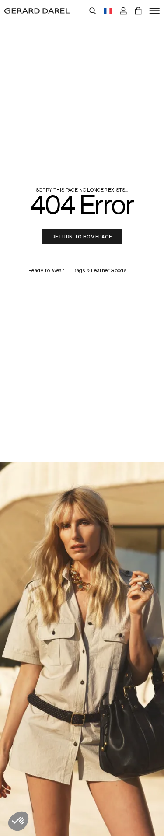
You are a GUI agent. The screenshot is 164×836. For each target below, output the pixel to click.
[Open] (154, 11)
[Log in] (123, 11)
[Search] (93, 11)
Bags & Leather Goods (100, 270)
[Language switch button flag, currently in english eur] (108, 11)
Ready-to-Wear (46, 270)
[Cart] (138, 11)
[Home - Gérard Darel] (37, 11)
